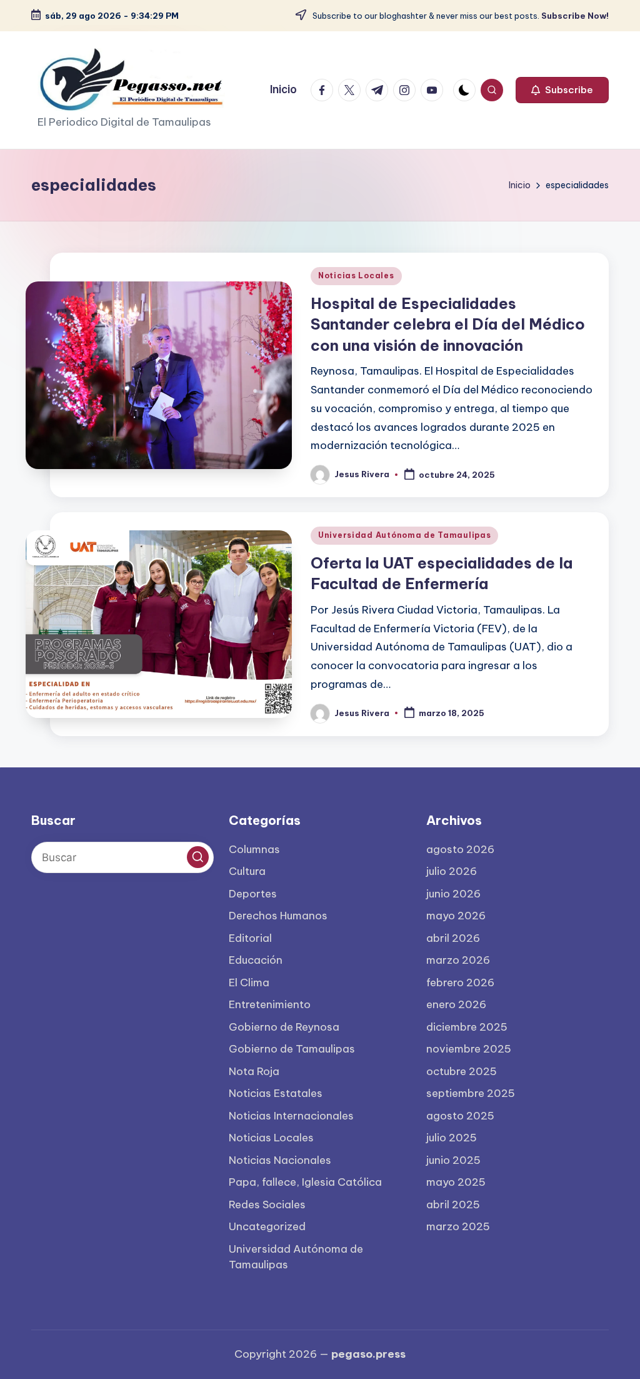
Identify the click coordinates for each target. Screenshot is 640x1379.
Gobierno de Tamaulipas (292, 1049)
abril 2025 (453, 1204)
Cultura (247, 871)
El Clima (249, 982)
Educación (255, 960)
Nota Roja (254, 1071)
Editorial (250, 938)
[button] (562, 90)
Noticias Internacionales (291, 1116)
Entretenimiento (270, 1004)
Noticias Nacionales (280, 1160)
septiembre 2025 (470, 1093)
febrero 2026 (460, 982)
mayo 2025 (456, 1182)
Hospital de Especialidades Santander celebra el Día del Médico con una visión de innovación (448, 324)
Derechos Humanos (278, 915)
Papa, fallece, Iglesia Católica (305, 1182)
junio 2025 (453, 1160)
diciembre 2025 (467, 1027)
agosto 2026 (460, 849)
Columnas (254, 849)
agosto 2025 (460, 1116)
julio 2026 (451, 871)
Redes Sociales (267, 1204)
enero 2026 (456, 1004)
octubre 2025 (461, 1071)
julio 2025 (451, 1137)
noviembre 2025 (468, 1049)
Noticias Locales (356, 275)
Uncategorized (267, 1226)
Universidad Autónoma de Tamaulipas (404, 535)
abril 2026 (453, 938)
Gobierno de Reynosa (284, 1027)
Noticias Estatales (275, 1093)
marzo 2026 (458, 960)
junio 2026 (453, 894)
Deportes (253, 894)
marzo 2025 (458, 1226)
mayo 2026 (456, 915)
